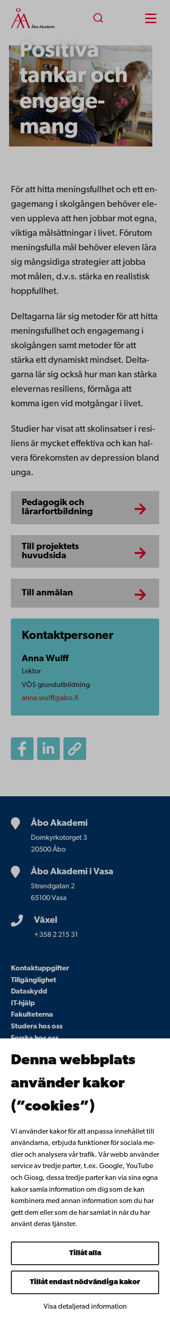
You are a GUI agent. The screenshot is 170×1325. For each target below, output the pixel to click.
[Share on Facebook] (22, 748)
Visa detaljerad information (85, 1306)
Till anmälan (47, 593)
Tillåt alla (85, 1253)
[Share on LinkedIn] (48, 748)
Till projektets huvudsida (50, 551)
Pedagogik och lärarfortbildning (57, 507)
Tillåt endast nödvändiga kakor (85, 1282)
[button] (165, 101)
